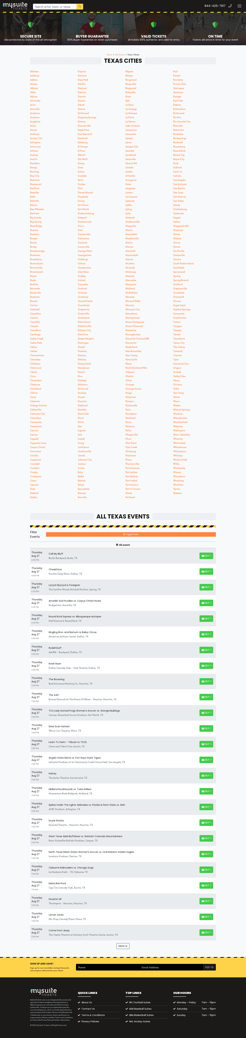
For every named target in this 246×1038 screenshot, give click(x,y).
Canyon (34, 326)
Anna (33, 125)
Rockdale (178, 134)
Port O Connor (133, 488)
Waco (176, 401)
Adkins (34, 79)
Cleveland (35, 388)
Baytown (35, 180)
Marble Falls (132, 238)
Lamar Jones (56, 914)
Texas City (179, 342)
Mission (130, 305)
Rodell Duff (55, 648)
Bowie (33, 242)
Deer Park (83, 79)
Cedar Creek (36, 338)
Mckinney (131, 271)
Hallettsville (84, 326)
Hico (80, 376)
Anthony (34, 134)
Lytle (128, 213)
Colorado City (37, 413)
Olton (129, 380)
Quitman (178, 92)
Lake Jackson (133, 125)
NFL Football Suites (139, 1002)
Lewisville (131, 159)
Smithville (178, 250)
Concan (34, 430)
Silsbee (177, 238)
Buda (33, 280)
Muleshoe (131, 330)
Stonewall (178, 296)
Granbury (83, 296)
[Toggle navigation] (239, 6)
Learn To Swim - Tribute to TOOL (68, 742)
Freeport (82, 217)
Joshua (82, 463)
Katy (80, 472)
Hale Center (84, 321)
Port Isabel (131, 480)
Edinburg (83, 142)
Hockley (82, 392)
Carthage (35, 334)
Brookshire (36, 259)
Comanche (36, 422)
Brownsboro (36, 263)
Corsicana (35, 451)
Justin (81, 468)
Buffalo (34, 284)
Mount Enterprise (135, 321)
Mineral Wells (133, 301)
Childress (35, 363)
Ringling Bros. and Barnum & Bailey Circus (73, 632)
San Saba (178, 200)
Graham (82, 292)
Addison (34, 75)
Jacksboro (83, 447)
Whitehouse (179, 447)
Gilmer (81, 263)
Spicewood (179, 271)
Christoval (35, 367)
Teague (177, 326)
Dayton (82, 71)
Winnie (177, 472)
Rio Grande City (181, 121)
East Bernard (85, 134)
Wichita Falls (180, 459)
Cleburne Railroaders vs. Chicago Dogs (71, 867)
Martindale (132, 255)
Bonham (34, 234)
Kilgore (129, 71)
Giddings (83, 259)
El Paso (81, 150)
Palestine (131, 397)
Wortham (178, 484)
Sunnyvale (178, 313)
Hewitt (81, 372)
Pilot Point (131, 443)
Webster (178, 426)
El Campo (83, 146)
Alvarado (35, 100)
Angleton (35, 121)
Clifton (34, 392)
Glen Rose (83, 271)
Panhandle (131, 405)
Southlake (178, 267)
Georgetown (84, 255)
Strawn (177, 301)
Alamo (33, 83)
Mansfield (131, 234)
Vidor (176, 388)
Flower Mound (85, 192)
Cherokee (35, 359)
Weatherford (180, 422)
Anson (33, 129)
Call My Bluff (56, 553)
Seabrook (178, 213)
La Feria (130, 104)
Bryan (33, 276)
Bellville (34, 200)
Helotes (82, 359)
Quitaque (178, 88)
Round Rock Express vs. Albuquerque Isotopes (75, 616)
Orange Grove (133, 388)
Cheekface (55, 569)
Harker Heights (86, 338)
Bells (32, 196)
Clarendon (36, 380)
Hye (80, 426)
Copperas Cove (38, 443)
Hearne (82, 355)
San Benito (179, 188)
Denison (82, 88)
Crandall (35, 463)
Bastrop (34, 171)
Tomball (177, 351)
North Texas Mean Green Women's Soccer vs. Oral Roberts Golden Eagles (91, 852)
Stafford (178, 284)
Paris (128, 409)
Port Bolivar (132, 476)
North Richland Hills (136, 367)
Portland (130, 497)
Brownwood (36, 271)
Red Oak (178, 100)
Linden (129, 171)
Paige (129, 392)
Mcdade (130, 267)
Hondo (81, 397)
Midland (130, 288)
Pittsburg (131, 451)
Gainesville (84, 234)
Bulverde (35, 288)
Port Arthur (131, 472)
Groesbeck (84, 317)
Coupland (35, 459)
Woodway (178, 480)
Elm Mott (83, 159)
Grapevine (83, 309)
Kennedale (84, 488)
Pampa (129, 401)
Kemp (81, 484)
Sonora (177, 259)
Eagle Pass (83, 129)
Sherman (178, 230)
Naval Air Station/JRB (137, 338)
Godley (82, 276)
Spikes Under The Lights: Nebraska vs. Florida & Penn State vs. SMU (87, 805)
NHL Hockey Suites (139, 1021)
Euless (81, 171)
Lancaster (131, 134)
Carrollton (35, 330)
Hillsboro (83, 384)
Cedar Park (36, 342)
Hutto (81, 422)
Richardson (179, 109)
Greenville (83, 313)
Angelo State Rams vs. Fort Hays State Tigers (75, 757)
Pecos (129, 422)
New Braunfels (133, 351)
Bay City (34, 175)
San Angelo (179, 180)
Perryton (130, 426)
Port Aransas (133, 468)
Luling (129, 209)
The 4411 (54, 695)
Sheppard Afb (181, 225)
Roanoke (178, 125)
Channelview (37, 355)
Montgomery (133, 317)
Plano (129, 459)
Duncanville (84, 125)
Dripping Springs (87, 117)
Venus (176, 380)
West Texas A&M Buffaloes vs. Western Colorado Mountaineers (85, 836)
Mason (129, 259)
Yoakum (177, 493)
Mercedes (131, 280)
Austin (33, 159)
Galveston (83, 238)
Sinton (176, 242)
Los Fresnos (131, 196)
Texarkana (179, 338)
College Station (38, 405)
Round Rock (179, 150)
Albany (34, 88)
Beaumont (36, 184)
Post (175, 71)
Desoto (82, 96)
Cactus (34, 305)
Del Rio (82, 83)
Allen (33, 92)
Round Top (179, 154)
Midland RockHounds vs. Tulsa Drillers (70, 789)
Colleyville (35, 409)
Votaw (176, 397)
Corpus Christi (37, 447)
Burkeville (35, 292)
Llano (128, 184)
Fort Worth (83, 209)
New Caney (131, 355)
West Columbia (181, 434)
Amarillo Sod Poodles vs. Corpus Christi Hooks (75, 600)
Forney (81, 200)
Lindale (129, 167)
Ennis (80, 167)
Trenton (177, 355)
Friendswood (84, 221)
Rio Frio (177, 117)
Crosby (34, 472)
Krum (128, 96)
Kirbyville (131, 92)
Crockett (34, 468)
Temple (177, 330)
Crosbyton (35, 476)
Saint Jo (177, 171)
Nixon (129, 363)
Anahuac (35, 113)
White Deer (179, 443)
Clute (33, 397)
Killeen (129, 75)
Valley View (179, 376)
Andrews (35, 117)
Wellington (179, 430)
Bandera (35, 163)
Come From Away (59, 930)
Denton (82, 92)
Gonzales (83, 284)
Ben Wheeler (37, 209)
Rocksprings (179, 138)
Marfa (129, 242)
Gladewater (84, 267)
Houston (82, 401)
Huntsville (83, 413)
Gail (80, 230)
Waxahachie (180, 417)
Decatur (82, 75)
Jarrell (81, 455)
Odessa (130, 372)
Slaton (176, 246)
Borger (33, 238)
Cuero (33, 480)
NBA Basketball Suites (141, 1015)
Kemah (82, 480)
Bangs (33, 167)
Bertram (34, 213)
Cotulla (34, 455)
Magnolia (131, 225)
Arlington (35, 142)
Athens (34, 150)
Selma (176, 221)
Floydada (83, 196)
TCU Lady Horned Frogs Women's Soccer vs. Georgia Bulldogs (84, 710)
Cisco (33, 376)
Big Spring (36, 221)
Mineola (130, 296)
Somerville (179, 255)
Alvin (33, 104)
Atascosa (35, 146)
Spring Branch (181, 280)
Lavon (129, 142)
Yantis (176, 488)
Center (33, 351)
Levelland (131, 154)
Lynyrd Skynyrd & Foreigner (64, 585)
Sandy (176, 205)
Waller (176, 405)
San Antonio (180, 184)
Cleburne (35, 384)
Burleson (35, 296)
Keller (81, 476)
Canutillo (35, 321)
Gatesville (83, 246)
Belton (33, 205)
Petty (128, 430)
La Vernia (130, 121)
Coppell (34, 438)
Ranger (177, 96)
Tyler (176, 359)
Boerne (34, 230)
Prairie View (179, 83)
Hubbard (83, 405)
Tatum (177, 321)
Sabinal (177, 167)
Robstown (178, 129)
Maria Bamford (57, 883)
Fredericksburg (86, 213)
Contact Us (88, 1008)
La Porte (130, 117)
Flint (80, 188)
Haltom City (84, 330)
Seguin (177, 217)
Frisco (81, 225)
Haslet (81, 347)
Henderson (84, 367)
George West (85, 250)
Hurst (81, 417)
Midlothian (132, 292)
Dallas (33, 497)
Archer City (36, 138)
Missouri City (133, 309)
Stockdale (178, 292)
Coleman (35, 401)
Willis (176, 463)
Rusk (175, 163)
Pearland (130, 417)
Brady (33, 246)
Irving (81, 443)
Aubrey (34, 154)
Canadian (35, 313)
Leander (130, 150)
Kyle (128, 100)
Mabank (130, 217)
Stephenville (180, 288)
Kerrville (82, 497)
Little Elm (130, 175)
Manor (129, 230)
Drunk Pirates (56, 820)
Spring (176, 276)
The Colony (179, 347)
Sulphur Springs (181, 309)
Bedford (34, 188)
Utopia (177, 367)
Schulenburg (180, 209)
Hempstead (84, 363)
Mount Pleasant (134, 326)
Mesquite (131, 284)
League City (132, 146)
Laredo (129, 138)
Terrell (176, 334)
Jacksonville (84, 451)
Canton (34, 317)
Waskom (178, 413)
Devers (81, 100)
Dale (32, 488)
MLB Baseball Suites (140, 1008)
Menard (130, 276)
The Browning (56, 679)
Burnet (33, 301)
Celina (33, 347)
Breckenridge (37, 250)
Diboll (81, 104)
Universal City (180, 363)
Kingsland (131, 79)
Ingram (82, 430)
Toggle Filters (132, 534)
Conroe (34, 434)
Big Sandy (35, 217)
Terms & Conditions (93, 1015)
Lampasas (131, 129)
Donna (81, 109)
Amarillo (35, 109)
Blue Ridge (36, 225)
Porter (129, 493)
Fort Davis (83, 205)
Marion (129, 246)
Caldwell (34, 309)
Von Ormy (178, 392)
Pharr (128, 438)
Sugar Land (179, 305)
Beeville (34, 192)
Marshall (130, 250)
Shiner (176, 234)
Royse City (178, 159)
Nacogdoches (133, 334)
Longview (130, 188)
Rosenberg (179, 146)
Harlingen (83, 342)
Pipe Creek (131, 447)
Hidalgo (82, 380)
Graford (82, 288)
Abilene (34, 71)
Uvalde (177, 372)
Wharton (178, 438)
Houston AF (55, 899)
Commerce (36, 426)
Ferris (81, 180)
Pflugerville (132, 434)
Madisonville (133, 221)
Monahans (131, 313)
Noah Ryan (55, 663)
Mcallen (130, 263)
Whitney (177, 455)
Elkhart (81, 154)
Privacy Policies (90, 1021)
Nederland (131, 347)
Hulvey (52, 773)
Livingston (131, 180)
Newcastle (131, 359)
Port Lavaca (132, 484)
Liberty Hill (131, 163)
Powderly (178, 79)
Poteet (176, 75)
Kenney (82, 493)
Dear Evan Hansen (59, 726)
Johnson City (85, 459)
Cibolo (33, 372)
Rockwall (178, 142)
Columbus (35, 417)
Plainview (131, 455)
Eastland (83, 138)
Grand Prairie (85, 301)
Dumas (82, 121)
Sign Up (209, 967)
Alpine (33, 96)
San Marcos (179, 196)
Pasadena (131, 413)
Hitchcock (83, 388)
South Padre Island (183, 263)
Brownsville (36, 267)
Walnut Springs (181, 409)
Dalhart (34, 493)
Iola (80, 434)
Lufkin (129, 205)
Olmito (129, 376)
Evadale (82, 175)
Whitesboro (179, 451)
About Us (86, 1002)
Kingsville (131, 83)
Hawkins (82, 351)
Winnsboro (179, 476)
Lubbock (130, 200)
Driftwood (83, 113)
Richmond (178, 113)
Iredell (81, 438)
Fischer (81, 184)
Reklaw (177, 104)
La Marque (131, 113)
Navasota (131, 342)
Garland (82, 242)
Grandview (84, 305)
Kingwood (131, 88)
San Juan (178, 192)
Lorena (129, 192)
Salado (177, 175)
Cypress (34, 484)
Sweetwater (179, 317)
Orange (130, 384)
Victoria (177, 384)
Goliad (81, 280)
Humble (82, 409)
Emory (81, 163)
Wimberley (179, 468)
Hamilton (83, 334)
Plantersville (132, 463)
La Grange (131, 109)
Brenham (35, 255)
